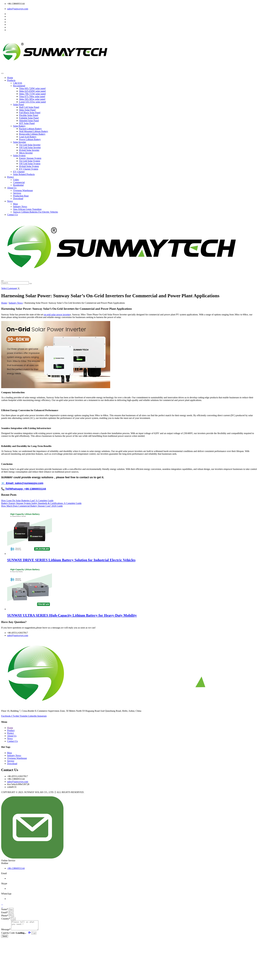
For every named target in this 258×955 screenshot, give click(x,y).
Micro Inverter (26, 153)
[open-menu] (2, 73)
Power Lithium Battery (30, 139)
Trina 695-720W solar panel (32, 88)
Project (10, 177)
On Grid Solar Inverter (29, 145)
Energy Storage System (30, 158)
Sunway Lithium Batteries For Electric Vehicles (35, 212)
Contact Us (12, 214)
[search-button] (30, 283)
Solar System (19, 155)
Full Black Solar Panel (29, 112)
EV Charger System (28, 169)
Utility (16, 179)
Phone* (5, 915)
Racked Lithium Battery (30, 128)
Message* (6, 929)
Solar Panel (18, 104)
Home (10, 77)
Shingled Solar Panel (29, 120)
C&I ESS (17, 83)
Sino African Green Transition (27, 209)
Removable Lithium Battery (32, 134)
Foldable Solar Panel (29, 118)
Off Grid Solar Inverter (30, 147)
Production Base (21, 196)
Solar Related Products (24, 174)
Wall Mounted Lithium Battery (33, 131)
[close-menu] (2, 280)
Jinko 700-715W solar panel (32, 93)
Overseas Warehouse (23, 190)
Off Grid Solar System (29, 163)
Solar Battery (19, 126)
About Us (11, 187)
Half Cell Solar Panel (29, 107)
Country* (6, 918)
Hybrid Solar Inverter (29, 150)
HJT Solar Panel (27, 123)
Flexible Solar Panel (28, 115)
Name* (5, 909)
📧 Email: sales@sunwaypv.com (22, 483)
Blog (15, 204)
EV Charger (19, 171)
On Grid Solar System (29, 161)
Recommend (19, 85)
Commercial (19, 182)
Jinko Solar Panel (27, 110)
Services (17, 193)
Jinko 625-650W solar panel (32, 91)
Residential (18, 185)
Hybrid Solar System (29, 166)
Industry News (20, 206)
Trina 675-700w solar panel (32, 96)
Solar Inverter (19, 142)
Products (11, 80)
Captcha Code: (16, 933)
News (10, 201)
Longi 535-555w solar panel (32, 102)
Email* (5, 912)
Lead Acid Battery (27, 136)
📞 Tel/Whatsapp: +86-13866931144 (23, 488)
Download (18, 198)
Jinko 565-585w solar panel (32, 99)
